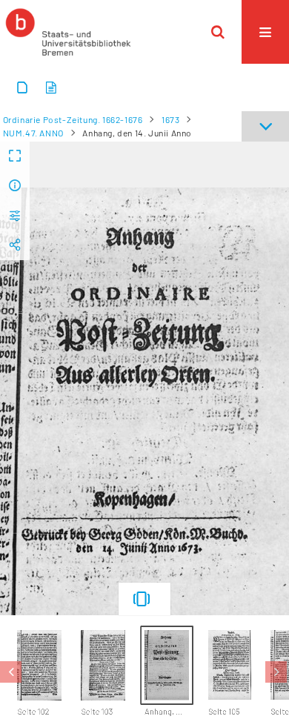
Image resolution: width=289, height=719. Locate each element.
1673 (170, 119)
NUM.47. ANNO (33, 132)
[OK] (218, 32)
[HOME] (68, 31)
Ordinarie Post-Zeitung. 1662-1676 (73, 119)
